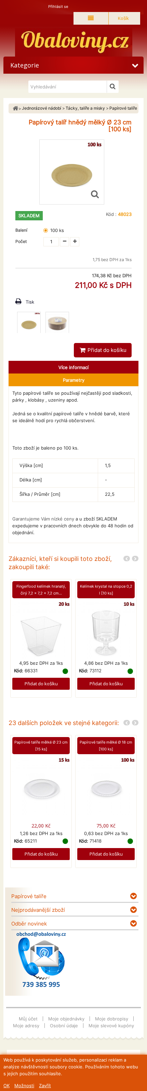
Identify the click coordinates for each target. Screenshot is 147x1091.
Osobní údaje (64, 1025)
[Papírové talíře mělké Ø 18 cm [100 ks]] (106, 785)
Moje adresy (26, 1025)
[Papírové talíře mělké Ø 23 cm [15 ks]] (41, 785)
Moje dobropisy (111, 1018)
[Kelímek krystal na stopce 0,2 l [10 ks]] (106, 630)
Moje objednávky (66, 1018)
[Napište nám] (41, 959)
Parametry (73, 380)
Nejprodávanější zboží (38, 910)
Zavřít (45, 1085)
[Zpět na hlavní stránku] (15, 108)
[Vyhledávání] (113, 87)
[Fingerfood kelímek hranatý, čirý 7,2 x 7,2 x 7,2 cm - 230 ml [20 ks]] (41, 630)
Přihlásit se (58, 6)
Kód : (111, 214)
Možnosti (24, 1085)
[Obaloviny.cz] (73, 42)
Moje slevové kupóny (111, 1025)
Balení (22, 230)
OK (6, 1085)
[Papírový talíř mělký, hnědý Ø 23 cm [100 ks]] (29, 323)
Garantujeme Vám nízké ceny (43, 519)
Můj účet (28, 1018)
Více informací (73, 367)
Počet (21, 241)
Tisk (30, 302)
